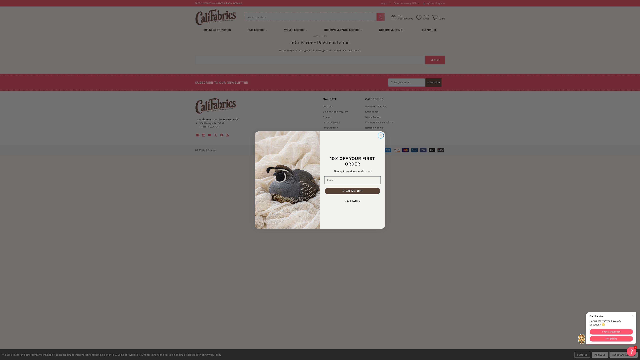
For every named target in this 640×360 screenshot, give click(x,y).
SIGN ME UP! (352, 191)
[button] (631, 351)
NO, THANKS (352, 201)
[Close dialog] (380, 135)
